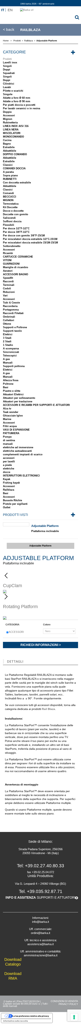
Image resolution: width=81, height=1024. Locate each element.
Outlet (6, 507)
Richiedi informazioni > (40, 645)
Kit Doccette (10, 207)
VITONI (7, 260)
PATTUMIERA (11, 433)
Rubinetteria (10, 122)
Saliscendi (9, 217)
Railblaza (8, 489)
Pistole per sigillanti (15, 503)
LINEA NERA (10, 129)
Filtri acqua (10, 426)
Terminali (8, 284)
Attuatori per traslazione (17, 401)
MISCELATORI (11, 133)
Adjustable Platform (45, 525)
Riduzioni (9, 292)
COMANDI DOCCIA (14, 168)
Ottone (7, 323)
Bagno (7, 143)
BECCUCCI (9, 196)
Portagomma (11, 309)
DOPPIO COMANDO (15, 154)
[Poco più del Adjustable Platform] (16, 524)
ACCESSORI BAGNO (15, 274)
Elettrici (7, 334)
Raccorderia (10, 306)
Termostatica (10, 203)
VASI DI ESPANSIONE (16, 429)
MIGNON (8, 200)
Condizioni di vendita (64, 1001)
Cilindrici (8, 83)
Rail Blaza (48, 709)
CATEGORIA (13, 624)
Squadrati (9, 73)
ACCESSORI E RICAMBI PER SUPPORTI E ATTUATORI (36, 405)
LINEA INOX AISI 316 (16, 126)
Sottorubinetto (11, 246)
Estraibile (9, 147)
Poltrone (8, 383)
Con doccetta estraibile (17, 182)
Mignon (7, 119)
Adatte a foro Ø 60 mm (16, 97)
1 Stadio (8, 344)
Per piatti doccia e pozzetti (19, 104)
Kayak (6, 479)
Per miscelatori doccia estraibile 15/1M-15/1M (30, 242)
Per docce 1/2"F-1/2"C (16, 228)
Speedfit (8, 277)
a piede (7, 465)
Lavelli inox (10, 62)
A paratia (8, 171)
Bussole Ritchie (12, 500)
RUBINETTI (10, 179)
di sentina (9, 440)
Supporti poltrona (14, 366)
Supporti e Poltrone (15, 327)
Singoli (7, 66)
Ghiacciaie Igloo (13, 415)
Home (6, 40)
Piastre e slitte (11, 390)
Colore (47, 624)
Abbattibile (9, 150)
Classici (8, 164)
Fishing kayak (11, 482)
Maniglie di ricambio (15, 267)
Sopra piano (10, 175)
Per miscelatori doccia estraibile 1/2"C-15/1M (30, 239)
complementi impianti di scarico (22, 454)
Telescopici (10, 355)
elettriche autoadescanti (17, 450)
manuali (8, 443)
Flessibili (8, 224)
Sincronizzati (11, 352)
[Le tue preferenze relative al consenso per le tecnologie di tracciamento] (74, 1017)
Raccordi (8, 281)
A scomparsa (11, 348)
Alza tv (7, 408)
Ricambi (8, 253)
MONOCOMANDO (13, 136)
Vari (5, 295)
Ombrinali (9, 316)
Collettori (8, 320)
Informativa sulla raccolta (15, 1021)
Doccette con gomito (15, 214)
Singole (7, 94)
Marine (7, 419)
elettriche (8, 468)
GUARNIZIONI (11, 263)
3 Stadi (7, 337)
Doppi (6, 69)
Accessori (9, 115)
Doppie (7, 111)
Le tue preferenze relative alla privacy (31, 1016)
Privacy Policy (68, 1004)
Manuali (8, 362)
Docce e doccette (13, 210)
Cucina (7, 140)
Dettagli (15, 661)
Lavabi (7, 87)
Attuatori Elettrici (13, 394)
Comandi (8, 193)
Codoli (7, 288)
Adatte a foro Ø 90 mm (16, 101)
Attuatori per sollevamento (19, 397)
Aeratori (8, 270)
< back (8, 30)
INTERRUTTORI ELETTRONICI (21, 475)
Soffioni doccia (12, 221)
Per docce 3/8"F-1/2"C (16, 231)
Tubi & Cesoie (11, 302)
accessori (9, 457)
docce (6, 472)
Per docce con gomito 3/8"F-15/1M (24, 235)
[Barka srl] (40, 14)
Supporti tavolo (12, 330)
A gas (6, 359)
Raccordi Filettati (13, 313)
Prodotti (7, 58)
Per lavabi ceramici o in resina (21, 108)
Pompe (7, 436)
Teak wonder (10, 412)
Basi (5, 387)
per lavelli (9, 461)
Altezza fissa (10, 380)
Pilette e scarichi (13, 90)
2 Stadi (7, 341)
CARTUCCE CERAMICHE (18, 256)
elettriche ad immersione (18, 447)
